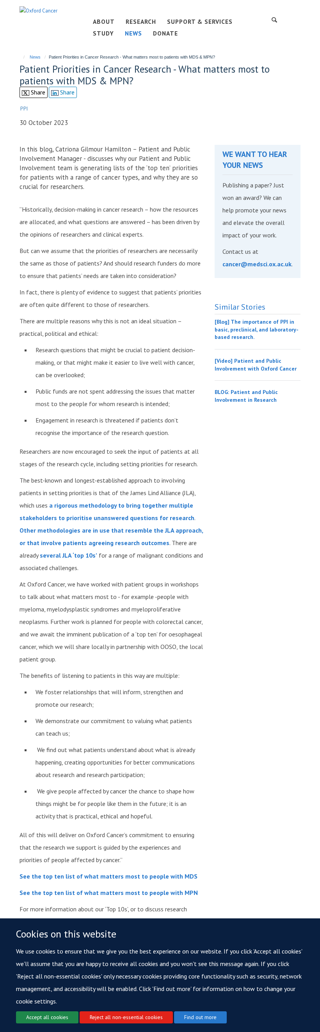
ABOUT (104, 21)
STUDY (103, 33)
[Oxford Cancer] (38, 10)
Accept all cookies (47, 1017)
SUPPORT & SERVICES (200, 21)
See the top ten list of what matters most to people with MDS (108, 876)
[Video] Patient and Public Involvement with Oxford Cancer (256, 364)
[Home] (20, 57)
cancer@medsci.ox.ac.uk (257, 264)
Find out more (200, 1017)
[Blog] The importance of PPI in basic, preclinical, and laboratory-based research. (257, 329)
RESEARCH (141, 21)
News (35, 57)
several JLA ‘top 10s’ (68, 555)
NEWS (133, 33)
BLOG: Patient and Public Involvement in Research (246, 396)
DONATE (165, 33)
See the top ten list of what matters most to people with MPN (109, 893)
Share (37, 92)
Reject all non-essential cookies (126, 1017)
